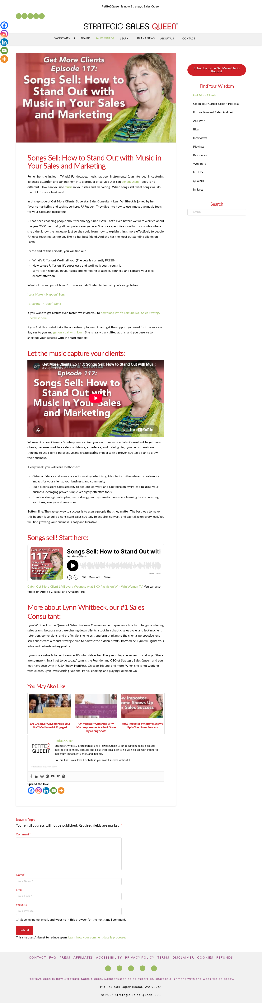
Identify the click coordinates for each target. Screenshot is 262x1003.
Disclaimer (183, 957)
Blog (196, 129)
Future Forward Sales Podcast (213, 112)
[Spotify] (42, 16)
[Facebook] (19, 16)
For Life (198, 172)
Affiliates (83, 957)
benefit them (130, 181)
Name (20, 874)
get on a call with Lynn (68, 332)
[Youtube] (52, 777)
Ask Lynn (199, 120)
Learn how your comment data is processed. (97, 937)
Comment (23, 834)
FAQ (52, 957)
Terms (163, 957)
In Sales (198, 189)
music (69, 187)
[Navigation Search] (205, 39)
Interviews (200, 138)
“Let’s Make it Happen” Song (46, 294)
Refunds (224, 957)
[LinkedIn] (24, 16)
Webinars (199, 163)
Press (64, 957)
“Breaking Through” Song (44, 303)
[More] (61, 790)
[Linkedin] (36, 777)
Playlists (198, 146)
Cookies (205, 957)
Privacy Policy (139, 957)
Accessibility (109, 957)
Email (20, 889)
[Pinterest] (47, 777)
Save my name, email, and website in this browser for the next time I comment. (73, 919)
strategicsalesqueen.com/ (44, 767)
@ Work (198, 181)
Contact (37, 957)
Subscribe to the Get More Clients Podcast (217, 70)
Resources (200, 155)
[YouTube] (30, 16)
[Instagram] (36, 16)
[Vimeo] (58, 777)
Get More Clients (204, 95)
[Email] (53, 790)
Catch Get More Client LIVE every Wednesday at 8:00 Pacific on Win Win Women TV (85, 586)
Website (21, 904)
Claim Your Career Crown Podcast (216, 103)
